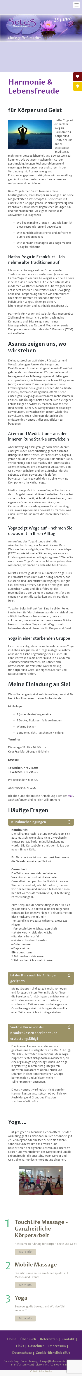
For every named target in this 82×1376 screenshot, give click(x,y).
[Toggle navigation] (76, 5)
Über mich (28, 1339)
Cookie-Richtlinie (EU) (53, 1353)
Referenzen (49, 1339)
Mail (70, 796)
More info (25, 1252)
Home (11, 1339)
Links (20, 1346)
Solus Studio (45, 1371)
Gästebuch (36, 1346)
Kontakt (68, 1339)
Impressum (57, 1346)
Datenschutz (22, 1353)
